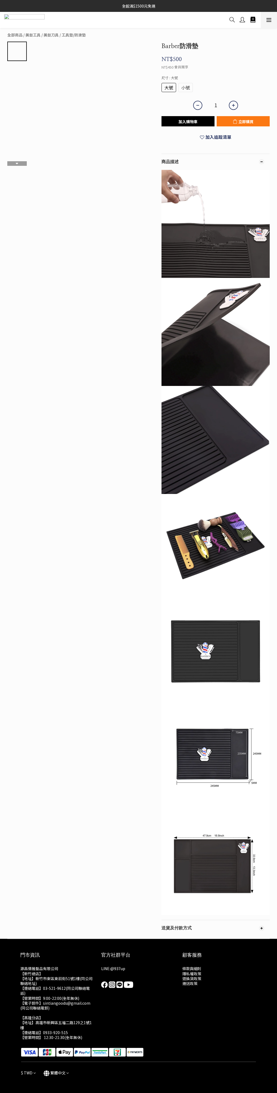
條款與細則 (191, 968)
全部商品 (14, 35)
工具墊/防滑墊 (74, 35)
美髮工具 (33, 35)
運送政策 (189, 983)
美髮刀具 (51, 35)
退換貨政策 (191, 978)
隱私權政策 (191, 973)
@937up (117, 968)
